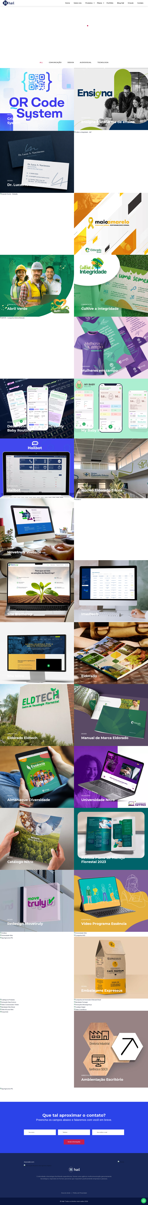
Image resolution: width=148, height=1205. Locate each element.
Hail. (63, 1201)
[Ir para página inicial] (8, 3)
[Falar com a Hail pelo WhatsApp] (143, 1200)
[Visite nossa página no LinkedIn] (79, 1188)
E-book (130, 3)
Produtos (89, 3)
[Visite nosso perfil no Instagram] (74, 1188)
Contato (140, 3)
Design (70, 62)
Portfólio (110, 3)
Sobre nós (78, 3)
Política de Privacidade (80, 1193)
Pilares (99, 3)
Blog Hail (120, 3)
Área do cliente (65, 1193)
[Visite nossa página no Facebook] (68, 1188)
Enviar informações (74, 1142)
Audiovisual (85, 62)
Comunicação (55, 62)
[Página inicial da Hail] (74, 1169)
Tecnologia (102, 62)
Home (67, 3)
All (41, 62)
